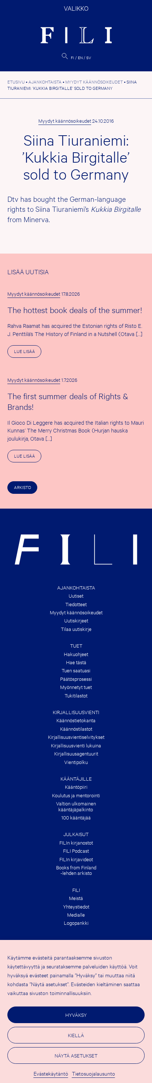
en (80, 57)
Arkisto (22, 487)
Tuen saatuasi (76, 670)
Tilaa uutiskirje (76, 629)
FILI (76, 890)
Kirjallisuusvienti (76, 712)
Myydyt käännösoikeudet (64, 120)
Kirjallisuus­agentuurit (76, 753)
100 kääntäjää (76, 817)
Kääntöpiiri (76, 787)
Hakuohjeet (76, 654)
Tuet (76, 645)
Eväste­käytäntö (51, 1073)
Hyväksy (76, 1014)
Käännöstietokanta (76, 720)
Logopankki (76, 923)
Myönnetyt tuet (76, 687)
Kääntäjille (76, 778)
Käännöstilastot (76, 728)
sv (88, 57)
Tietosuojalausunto (93, 1073)
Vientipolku (76, 762)
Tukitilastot (76, 695)
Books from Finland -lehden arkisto (76, 870)
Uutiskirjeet (76, 620)
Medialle (76, 914)
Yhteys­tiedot (76, 906)
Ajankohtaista (76, 587)
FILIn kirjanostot (76, 842)
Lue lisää (27, 353)
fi (72, 57)
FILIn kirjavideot (76, 859)
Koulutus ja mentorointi (76, 795)
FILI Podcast (76, 850)
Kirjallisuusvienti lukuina (76, 745)
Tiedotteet (76, 604)
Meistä (76, 898)
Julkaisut (76, 834)
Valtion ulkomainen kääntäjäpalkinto (76, 806)
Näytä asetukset (76, 1055)
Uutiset (76, 595)
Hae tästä (76, 662)
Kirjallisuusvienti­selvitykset (76, 737)
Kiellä (76, 1035)
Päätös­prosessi (76, 679)
